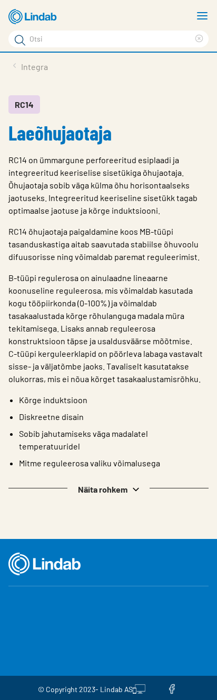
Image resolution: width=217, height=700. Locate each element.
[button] (108, 488)
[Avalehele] (34, 16)
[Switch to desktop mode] (139, 688)
